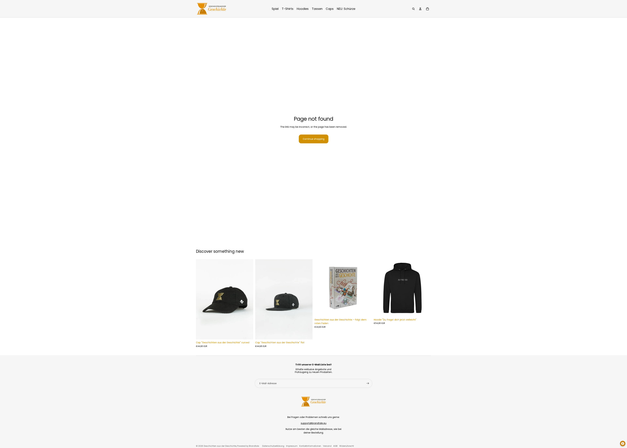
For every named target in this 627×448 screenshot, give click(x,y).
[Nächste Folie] (248, 299)
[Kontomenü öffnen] (420, 8)
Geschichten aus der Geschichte (220, 446)
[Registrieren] (368, 383)
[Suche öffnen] (413, 8)
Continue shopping (313, 139)
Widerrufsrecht (346, 446)
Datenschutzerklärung (273, 446)
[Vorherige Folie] (201, 299)
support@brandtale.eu (313, 423)
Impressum (291, 446)
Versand (327, 446)
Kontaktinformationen (310, 446)
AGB (335, 446)
